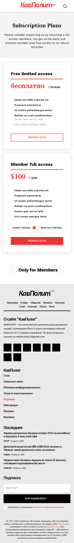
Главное (8, 468)
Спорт (6, 441)
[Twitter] (56, 348)
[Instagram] (17, 348)
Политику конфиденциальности (48, 507)
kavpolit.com (53, 527)
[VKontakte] (7, 357)
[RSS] (37, 348)
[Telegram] (46, 348)
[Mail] (27, 348)
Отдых (7, 455)
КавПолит (63, 524)
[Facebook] (7, 348)
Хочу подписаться (35, 499)
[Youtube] (17, 357)
